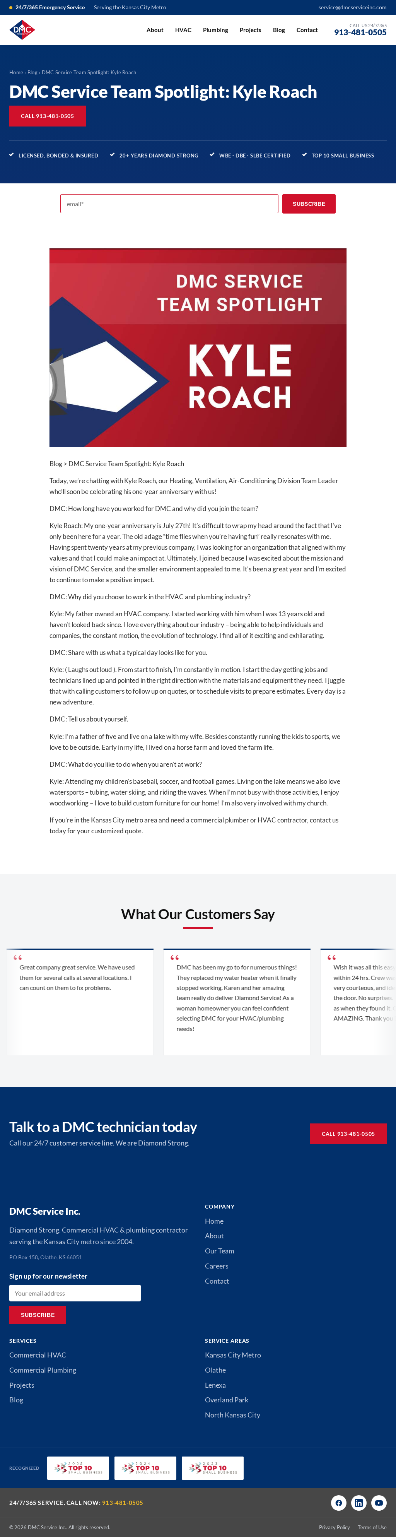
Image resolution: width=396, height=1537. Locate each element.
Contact (307, 29)
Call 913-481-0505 (47, 116)
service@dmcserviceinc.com (353, 7)
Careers (217, 1266)
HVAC (183, 29)
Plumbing (215, 29)
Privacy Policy (334, 1527)
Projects (250, 29)
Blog (279, 29)
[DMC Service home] (22, 30)
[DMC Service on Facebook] (338, 1503)
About (155, 29)
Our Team (219, 1250)
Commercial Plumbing (42, 1370)
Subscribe (309, 204)
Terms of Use (372, 1527)
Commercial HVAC (37, 1355)
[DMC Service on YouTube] (379, 1503)
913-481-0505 (122, 1502)
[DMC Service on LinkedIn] (359, 1503)
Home (16, 72)
